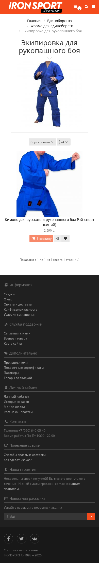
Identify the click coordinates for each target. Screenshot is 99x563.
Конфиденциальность (20, 309)
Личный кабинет (16, 396)
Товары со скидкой (18, 378)
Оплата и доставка (18, 304)
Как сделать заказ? (18, 460)
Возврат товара (15, 338)
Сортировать (40, 142)
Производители (16, 362)
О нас (8, 299)
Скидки (9, 294)
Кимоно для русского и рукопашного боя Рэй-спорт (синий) (49, 222)
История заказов (16, 401)
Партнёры (11, 373)
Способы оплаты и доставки (25, 455)
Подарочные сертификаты (24, 367)
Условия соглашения (20, 314)
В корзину (44, 238)
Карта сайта (13, 343)
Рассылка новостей (18, 412)
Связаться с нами (17, 333)
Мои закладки (14, 407)
